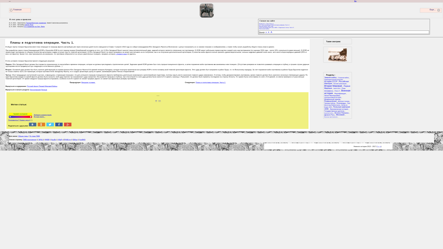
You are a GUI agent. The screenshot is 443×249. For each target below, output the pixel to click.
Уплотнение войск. (264, 28)
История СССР (331, 81)
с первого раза (121, 54)
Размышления (330, 101)
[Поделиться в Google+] (67, 126)
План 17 (337, 91)
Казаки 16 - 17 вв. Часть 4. (266, 23)
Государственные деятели (334, 111)
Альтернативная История (332, 97)
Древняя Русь (329, 115)
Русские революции (340, 83)
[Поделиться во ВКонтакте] (32, 126)
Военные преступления (331, 117)
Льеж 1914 (337, 88)
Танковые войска (330, 103)
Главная (17, 10)
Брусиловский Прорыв (38, 90)
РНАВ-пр (67, 140)
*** (156, 101)
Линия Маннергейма (332, 95)
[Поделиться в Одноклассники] (41, 126)
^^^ (159, 101)
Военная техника (344, 101)
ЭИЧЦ (40, 140)
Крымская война (329, 113)
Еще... (433, 10)
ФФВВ (47, 140)
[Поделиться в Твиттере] (50, 126)
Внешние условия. (88, 82)
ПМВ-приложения (29, 140)
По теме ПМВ (34, 136)
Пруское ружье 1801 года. (266, 26)
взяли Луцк (29, 25)
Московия (340, 115)
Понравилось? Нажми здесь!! (19, 120)
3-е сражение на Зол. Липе (34, 26)
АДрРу (60, 140)
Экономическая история (339, 109)
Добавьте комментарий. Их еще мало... (43, 116)
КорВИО (82, 140)
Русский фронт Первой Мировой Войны (42, 86)
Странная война (343, 78)
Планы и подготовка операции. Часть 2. (211, 82)
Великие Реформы (342, 113)
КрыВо (53, 140)
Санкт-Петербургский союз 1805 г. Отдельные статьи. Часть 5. (276, 27)
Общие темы (23, 136)
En (355, 1)
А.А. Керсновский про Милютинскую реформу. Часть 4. (274, 25)
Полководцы (341, 103)
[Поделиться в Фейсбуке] (59, 126)
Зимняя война (330, 78)
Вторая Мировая (333, 86)
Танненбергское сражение (36, 23)
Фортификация (340, 93)
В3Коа (75, 140)
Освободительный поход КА (333, 79)
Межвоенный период (332, 99)
